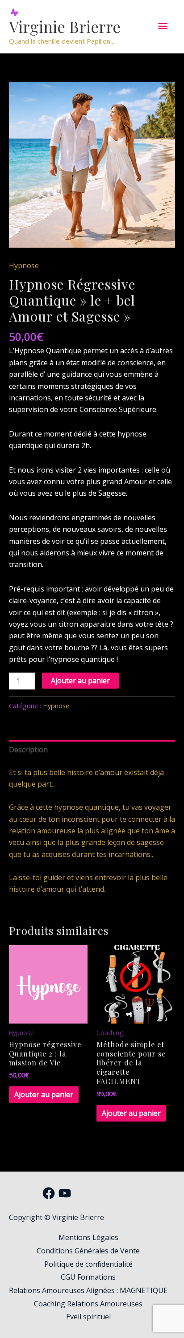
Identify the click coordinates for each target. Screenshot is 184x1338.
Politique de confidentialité (88, 1264)
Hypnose (24, 265)
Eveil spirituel (88, 1317)
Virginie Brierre (65, 26)
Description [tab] (28, 750)
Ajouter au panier (80, 680)
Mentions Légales (88, 1237)
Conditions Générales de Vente (88, 1251)
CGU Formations (88, 1277)
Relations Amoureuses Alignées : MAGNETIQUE (88, 1290)
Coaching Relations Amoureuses (88, 1304)
